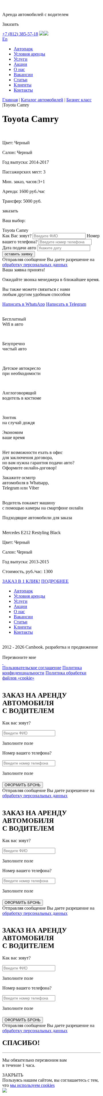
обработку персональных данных (35, 264)
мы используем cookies (32, 1085)
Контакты (23, 90)
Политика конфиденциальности (42, 670)
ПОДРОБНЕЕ (55, 581)
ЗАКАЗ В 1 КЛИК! (21, 581)
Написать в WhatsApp (23, 304)
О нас (19, 69)
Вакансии (23, 74)
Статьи (20, 79)
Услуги (20, 59)
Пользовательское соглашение (31, 667)
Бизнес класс (79, 99)
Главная (10, 99)
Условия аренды (29, 54)
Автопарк (23, 48)
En (4, 39)
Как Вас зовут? (16, 235)
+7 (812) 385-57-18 (20, 33)
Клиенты (22, 84)
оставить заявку (19, 254)
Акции (20, 64)
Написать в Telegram (66, 304)
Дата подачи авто (19, 247)
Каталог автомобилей (42, 99)
